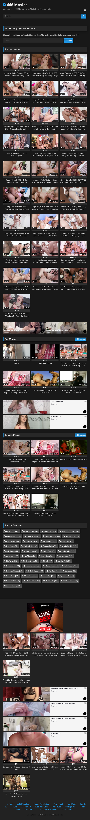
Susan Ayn (48, 576)
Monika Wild (64, 561)
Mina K (47, 561)
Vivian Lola (51, 581)
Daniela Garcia (52, 536)
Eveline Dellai (30, 546)
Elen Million (31, 541)
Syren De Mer (67, 576)
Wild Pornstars (23, 804)
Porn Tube (56, 807)
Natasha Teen (33, 566)
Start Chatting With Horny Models (57, 330)
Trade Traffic (66, 810)
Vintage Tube (71, 807)
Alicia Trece (12, 531)
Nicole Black (51, 566)
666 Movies (16, 4)
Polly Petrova (70, 566)
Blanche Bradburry (70, 531)
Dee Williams (12, 541)
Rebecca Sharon (14, 571)
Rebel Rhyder (35, 571)
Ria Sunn (54, 571)
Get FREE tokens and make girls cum (16, 330)
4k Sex (14, 807)
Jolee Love (12, 556)
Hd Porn (9, 804)
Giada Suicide (69, 546)
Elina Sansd (49, 541)
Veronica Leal (13, 581)
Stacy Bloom (30, 576)
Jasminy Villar (67, 551)
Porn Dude (71, 804)
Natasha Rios (13, 566)
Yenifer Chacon (70, 581)
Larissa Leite (65, 556)
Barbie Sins (50, 531)
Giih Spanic (12, 551)
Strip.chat (6, 332)
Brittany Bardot (13, 536)
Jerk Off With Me (57, 401)
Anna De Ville (31, 531)
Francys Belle (49, 546)
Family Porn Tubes (41, 804)
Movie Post (58, 804)
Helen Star (48, 551)
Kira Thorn (29, 556)
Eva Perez (11, 546)
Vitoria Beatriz (33, 581)
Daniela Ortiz (72, 536)
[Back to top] (82, 813)
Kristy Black (47, 556)
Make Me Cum (56, 416)
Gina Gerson (30, 551)
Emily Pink (67, 541)
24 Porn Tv (26, 807)
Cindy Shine (33, 536)
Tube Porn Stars (41, 807)
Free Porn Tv (30, 810)
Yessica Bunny (13, 586)
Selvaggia (70, 571)
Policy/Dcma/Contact (48, 810)
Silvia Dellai (12, 576)
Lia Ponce (11, 561)
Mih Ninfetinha (30, 561)
